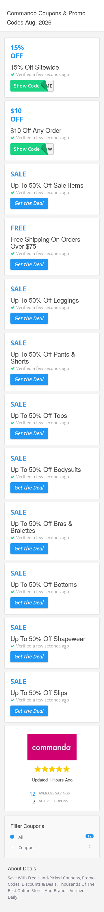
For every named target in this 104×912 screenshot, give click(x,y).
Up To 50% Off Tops (38, 415)
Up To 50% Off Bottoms (43, 584)
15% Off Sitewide (34, 66)
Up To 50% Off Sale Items (46, 184)
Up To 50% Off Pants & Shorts (42, 357)
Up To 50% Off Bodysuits (45, 469)
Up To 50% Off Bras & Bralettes (41, 526)
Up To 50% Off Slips (38, 692)
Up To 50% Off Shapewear (47, 638)
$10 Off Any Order (35, 130)
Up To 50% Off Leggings (44, 299)
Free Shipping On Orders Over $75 (45, 242)
